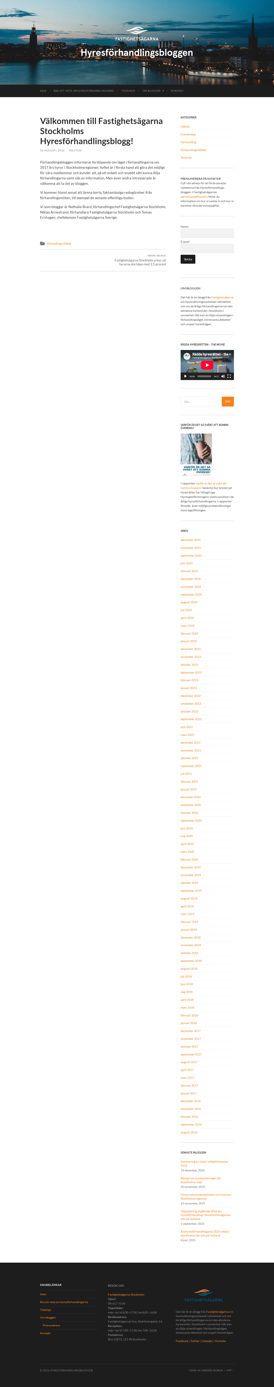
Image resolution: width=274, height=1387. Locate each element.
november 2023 (191, 656)
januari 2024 (189, 641)
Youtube (220, 1341)
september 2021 (191, 766)
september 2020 (191, 820)
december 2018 (191, 937)
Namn (184, 226)
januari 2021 (189, 789)
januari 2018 (189, 1023)
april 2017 (187, 1069)
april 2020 (187, 843)
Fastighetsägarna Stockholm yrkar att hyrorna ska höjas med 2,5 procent (140, 260)
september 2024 (191, 594)
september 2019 (191, 890)
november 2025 (191, 547)
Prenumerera (51, 1325)
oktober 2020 (189, 812)
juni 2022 (187, 727)
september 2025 (191, 555)
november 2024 (191, 586)
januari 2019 (189, 929)
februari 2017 (189, 1085)
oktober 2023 (189, 664)
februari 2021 (189, 781)
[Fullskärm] (229, 376)
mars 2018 (187, 1007)
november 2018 (191, 945)
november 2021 (191, 750)
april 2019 (187, 906)
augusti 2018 (189, 968)
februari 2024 (189, 633)
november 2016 (191, 1108)
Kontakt (177, 90)
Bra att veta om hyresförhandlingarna (84, 90)
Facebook (182, 1341)
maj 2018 (187, 992)
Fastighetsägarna (222, 297)
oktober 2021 (189, 758)
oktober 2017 (189, 1046)
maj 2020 (187, 836)
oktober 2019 (189, 882)
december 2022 (191, 695)
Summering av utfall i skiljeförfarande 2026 (204, 1163)
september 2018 (191, 960)
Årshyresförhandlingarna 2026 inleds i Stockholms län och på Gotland (205, 1233)
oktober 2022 (189, 711)
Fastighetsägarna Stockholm (126, 1294)
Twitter (195, 1341)
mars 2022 (187, 734)
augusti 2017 (189, 1062)
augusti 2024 (189, 602)
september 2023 (191, 672)
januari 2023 (189, 688)
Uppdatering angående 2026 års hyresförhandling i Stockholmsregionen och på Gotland (206, 1215)
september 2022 (191, 719)
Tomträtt (186, 157)
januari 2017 (189, 1093)
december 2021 (191, 742)
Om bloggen (152, 90)
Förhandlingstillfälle (59, 243)
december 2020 (191, 797)
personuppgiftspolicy (194, 196)
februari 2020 (189, 859)
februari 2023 (189, 680)
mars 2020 (187, 851)
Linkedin (207, 1341)
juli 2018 (186, 976)
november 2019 (191, 875)
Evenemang (188, 134)
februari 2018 (189, 1015)
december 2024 (191, 578)
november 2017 (191, 1038)
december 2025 (191, 540)
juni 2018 (187, 984)
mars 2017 (187, 1077)
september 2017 (191, 1054)
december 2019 (191, 867)
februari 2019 (189, 921)
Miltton (75, 150)
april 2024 (187, 617)
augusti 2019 (189, 898)
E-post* (185, 241)
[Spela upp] (185, 376)
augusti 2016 (189, 1132)
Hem (43, 90)
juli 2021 (186, 773)
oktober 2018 (189, 953)
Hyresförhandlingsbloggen (71, 1370)
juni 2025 (187, 563)
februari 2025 (189, 571)
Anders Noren (212, 1370)
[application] (207, 365)
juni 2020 (187, 828)
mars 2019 (187, 914)
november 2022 (191, 703)
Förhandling (188, 142)
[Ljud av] (223, 376)
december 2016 (191, 1101)
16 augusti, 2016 (52, 150)
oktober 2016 (189, 1116)
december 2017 (191, 1031)
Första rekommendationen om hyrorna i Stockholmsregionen (206, 1196)
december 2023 (191, 649)
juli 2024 (186, 610)
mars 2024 (187, 625)
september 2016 (191, 1124)
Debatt (185, 126)
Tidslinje (128, 90)
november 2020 (191, 805)
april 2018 (187, 999)
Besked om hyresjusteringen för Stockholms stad (201, 1180)
